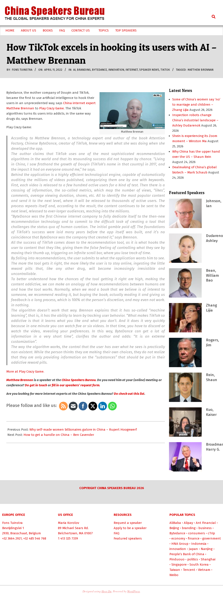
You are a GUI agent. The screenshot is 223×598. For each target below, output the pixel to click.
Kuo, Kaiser (211, 412)
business (205, 528)
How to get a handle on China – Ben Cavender (59, 435)
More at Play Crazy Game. (25, 371)
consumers (196, 533)
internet (131, 69)
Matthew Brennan (200, 69)
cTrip (211, 533)
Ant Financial (206, 523)
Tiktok (165, 69)
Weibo (173, 575)
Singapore (179, 564)
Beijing (174, 528)
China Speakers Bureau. (79, 380)
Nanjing (207, 549)
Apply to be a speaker (130, 528)
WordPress (133, 591)
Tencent (189, 570)
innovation (116, 69)
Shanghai (208, 559)
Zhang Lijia (211, 308)
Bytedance (99, 69)
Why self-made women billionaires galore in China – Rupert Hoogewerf (83, 429)
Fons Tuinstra (12, 523)
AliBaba (175, 523)
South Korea (199, 564)
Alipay (188, 523)
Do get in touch (35, 385)
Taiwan (174, 570)
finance (193, 538)
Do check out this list (128, 394)
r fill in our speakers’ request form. (75, 385)
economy (178, 538)
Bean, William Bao (212, 275)
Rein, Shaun (211, 377)
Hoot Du (106, 591)
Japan (193, 549)
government (211, 538)
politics (192, 559)
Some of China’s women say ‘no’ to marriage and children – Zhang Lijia (196, 104)
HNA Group (179, 544)
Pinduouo (176, 559)
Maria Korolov (68, 523)
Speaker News (149, 69)
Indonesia (198, 544)
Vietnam (204, 570)
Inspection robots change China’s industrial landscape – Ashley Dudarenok (195, 120)
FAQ (116, 533)
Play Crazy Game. (51, 108)
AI (74, 69)
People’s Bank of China (186, 554)
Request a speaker (128, 523)
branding (84, 69)
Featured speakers (128, 538)
